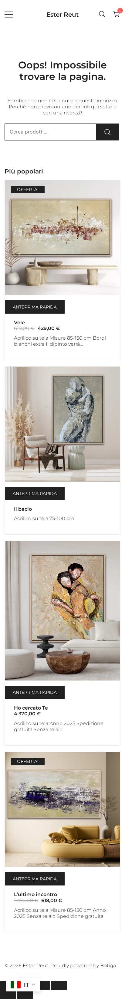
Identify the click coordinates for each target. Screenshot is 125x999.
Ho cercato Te (31, 708)
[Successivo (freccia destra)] (25, 994)
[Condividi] (42, 985)
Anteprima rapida (35, 307)
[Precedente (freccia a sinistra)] (8, 994)
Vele (19, 322)
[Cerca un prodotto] (102, 14)
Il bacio (23, 509)
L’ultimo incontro (35, 894)
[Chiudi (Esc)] (59, 985)
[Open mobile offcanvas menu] (9, 14)
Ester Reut (62, 14)
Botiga (108, 965)
